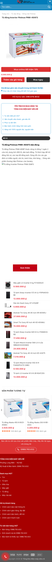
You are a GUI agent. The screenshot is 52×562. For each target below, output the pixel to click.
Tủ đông (5, 492)
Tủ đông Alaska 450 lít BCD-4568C (13, 423)
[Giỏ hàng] (50, 2)
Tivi (3, 477)
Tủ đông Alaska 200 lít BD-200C (37, 423)
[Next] (50, 415)
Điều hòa (5, 484)
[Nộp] (49, 7)
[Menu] (1, 3)
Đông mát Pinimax (29, 14)
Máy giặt (5, 488)
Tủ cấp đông (15, 14)
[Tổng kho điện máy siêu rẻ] (26, 2)
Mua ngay (38, 79)
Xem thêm (25, 268)
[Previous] (1, 415)
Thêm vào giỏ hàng (12, 79)
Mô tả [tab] (5, 138)
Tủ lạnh (5, 481)
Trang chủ (5, 14)
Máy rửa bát (6, 495)
